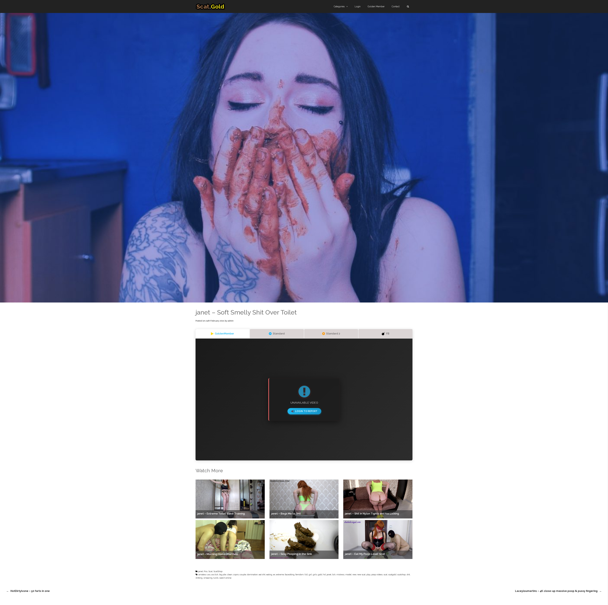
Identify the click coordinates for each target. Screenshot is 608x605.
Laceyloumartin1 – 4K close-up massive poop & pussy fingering (556, 591)
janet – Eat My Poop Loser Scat (365, 553)
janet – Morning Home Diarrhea (217, 554)
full (306, 574)
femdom (299, 574)
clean (229, 574)
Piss (205, 571)
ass (208, 574)
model (348, 574)
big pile (222, 574)
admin (231, 321)
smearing (207, 578)
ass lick (214, 574)
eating (269, 574)
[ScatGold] (210, 6)
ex (274, 574)
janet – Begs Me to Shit (286, 513)
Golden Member (376, 6)
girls (315, 574)
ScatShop (217, 571)
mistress (340, 574)
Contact (395, 6)
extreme (280, 574)
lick (334, 574)
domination (252, 574)
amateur (202, 574)
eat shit (262, 574)
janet (200, 571)
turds (215, 578)
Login (358, 6)
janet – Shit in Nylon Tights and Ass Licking (372, 513)
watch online (225, 578)
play (368, 574)
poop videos (377, 574)
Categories (339, 6)
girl (310, 574)
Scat (210, 571)
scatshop (401, 574)
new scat (361, 574)
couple (243, 574)
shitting (199, 578)
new (354, 574)
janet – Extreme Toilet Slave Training (221, 513)
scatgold (392, 574)
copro (236, 574)
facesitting (289, 574)
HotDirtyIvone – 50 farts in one (30, 591)
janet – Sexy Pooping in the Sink (291, 553)
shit (408, 574)
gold (320, 574)
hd (324, 574)
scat (385, 574)
